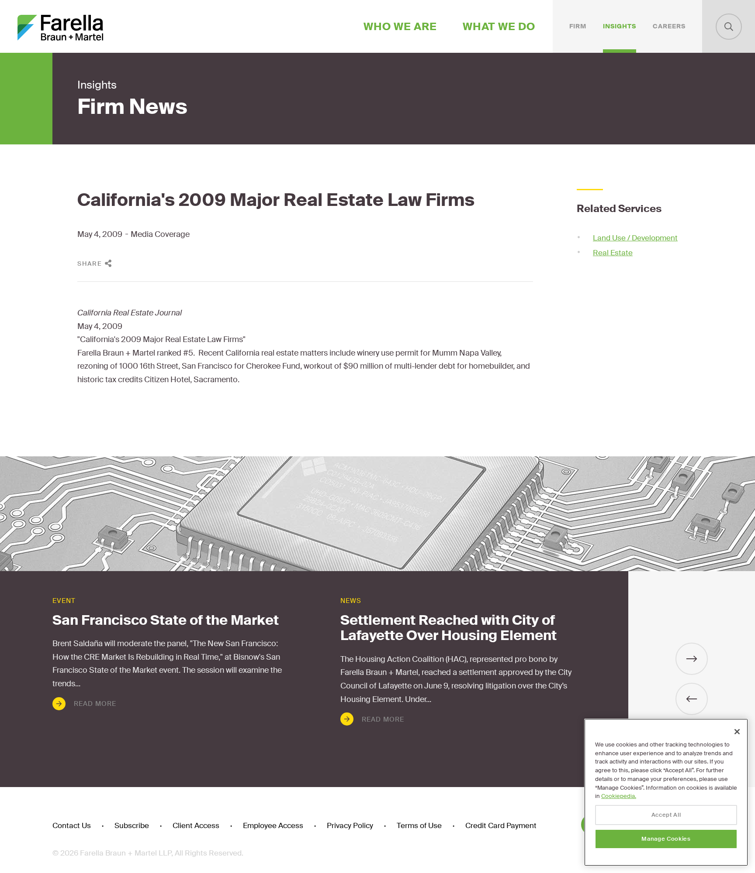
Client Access (196, 825)
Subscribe (131, 825)
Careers (669, 26)
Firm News (132, 106)
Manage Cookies (665, 838)
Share (89, 263)
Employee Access (273, 825)
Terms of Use (419, 825)
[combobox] (729, 27)
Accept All (666, 814)
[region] (666, 792)
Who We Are (400, 26)
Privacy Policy (350, 825)
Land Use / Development (635, 238)
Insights (619, 26)
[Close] (737, 731)
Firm (577, 26)
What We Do (499, 26)
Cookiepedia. (618, 796)
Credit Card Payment (501, 825)
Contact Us (71, 825)
